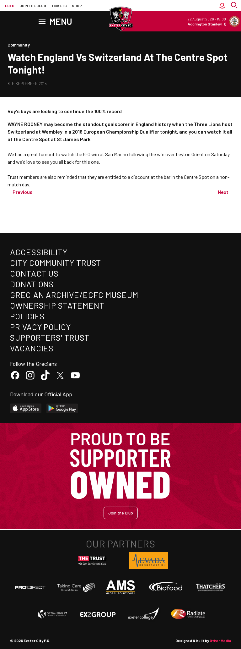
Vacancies (32, 348)
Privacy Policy (40, 327)
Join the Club (120, 512)
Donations (32, 284)
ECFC (9, 5)
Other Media (220, 640)
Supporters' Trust (49, 337)
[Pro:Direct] (30, 587)
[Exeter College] (143, 614)
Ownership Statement (57, 305)
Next (223, 192)
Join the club (32, 5)
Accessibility (38, 252)
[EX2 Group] (97, 614)
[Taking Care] (75, 587)
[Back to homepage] (120, 19)
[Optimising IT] (52, 614)
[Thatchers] (210, 587)
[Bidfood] (165, 587)
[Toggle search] (234, 5)
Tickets (59, 5)
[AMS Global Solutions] (120, 587)
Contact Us (34, 273)
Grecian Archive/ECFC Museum (74, 295)
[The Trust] (92, 560)
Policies (27, 316)
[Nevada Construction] (148, 560)
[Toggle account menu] (222, 5)
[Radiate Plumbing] (188, 614)
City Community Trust (55, 262)
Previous (23, 192)
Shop (77, 5)
